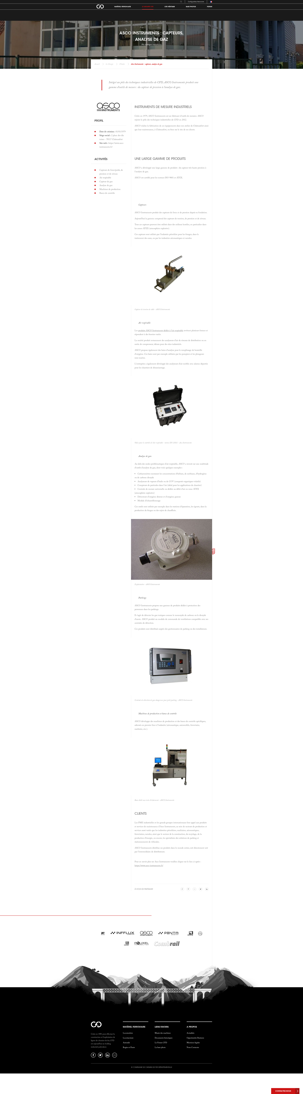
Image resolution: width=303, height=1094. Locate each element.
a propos (192, 1027)
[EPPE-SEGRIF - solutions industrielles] (190, 933)
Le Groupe (109, 64)
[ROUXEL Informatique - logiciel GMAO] (141, 944)
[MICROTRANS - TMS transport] (102, 933)
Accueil (97, 64)
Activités (100, 159)
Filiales (122, 64)
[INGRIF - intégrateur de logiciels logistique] (126, 944)
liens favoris (162, 1027)
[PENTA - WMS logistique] (170, 933)
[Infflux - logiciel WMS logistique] (122, 933)
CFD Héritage (170, 7)
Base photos (191, 7)
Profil (98, 120)
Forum (209, 7)
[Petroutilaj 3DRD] (200, 933)
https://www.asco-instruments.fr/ (149, 865)
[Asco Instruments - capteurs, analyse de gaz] (146, 933)
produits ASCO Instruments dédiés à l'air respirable (160, 330)
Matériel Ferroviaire (122, 7)
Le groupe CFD (147, 7)
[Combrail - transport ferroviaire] (167, 944)
